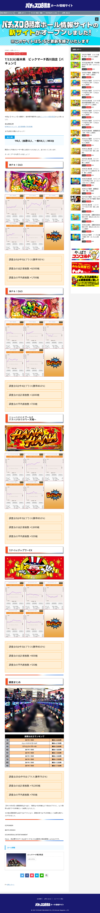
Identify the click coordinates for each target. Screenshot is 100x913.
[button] (50, 30)
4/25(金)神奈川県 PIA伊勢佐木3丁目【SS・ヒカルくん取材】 (91, 64)
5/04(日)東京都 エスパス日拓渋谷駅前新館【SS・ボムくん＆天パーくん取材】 (91, 102)
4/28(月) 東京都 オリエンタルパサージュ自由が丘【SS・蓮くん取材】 (90, 170)
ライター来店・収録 (36, 13)
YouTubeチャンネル (51, 13)
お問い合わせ (66, 13)
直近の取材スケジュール (7, 13)
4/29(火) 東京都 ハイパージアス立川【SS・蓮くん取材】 (90, 150)
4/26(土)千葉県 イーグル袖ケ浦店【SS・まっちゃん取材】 (91, 237)
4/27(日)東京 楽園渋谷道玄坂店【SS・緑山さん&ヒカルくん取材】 (91, 217)
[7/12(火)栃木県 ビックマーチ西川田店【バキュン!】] (37, 875)
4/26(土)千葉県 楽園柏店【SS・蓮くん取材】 (90, 190)
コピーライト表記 (58, 899)
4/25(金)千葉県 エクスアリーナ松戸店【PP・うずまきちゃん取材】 (91, 92)
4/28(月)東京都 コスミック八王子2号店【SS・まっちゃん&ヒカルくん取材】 (91, 181)
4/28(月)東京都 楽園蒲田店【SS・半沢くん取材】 (91, 131)
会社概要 (39, 899)
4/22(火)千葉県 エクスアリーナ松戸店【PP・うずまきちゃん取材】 (91, 140)
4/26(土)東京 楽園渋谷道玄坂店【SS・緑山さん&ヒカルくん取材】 (91, 227)
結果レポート (22, 13)
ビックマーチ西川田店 (47, 117)
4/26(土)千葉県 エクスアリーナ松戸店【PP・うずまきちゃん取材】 (91, 82)
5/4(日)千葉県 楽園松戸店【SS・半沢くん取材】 (90, 73)
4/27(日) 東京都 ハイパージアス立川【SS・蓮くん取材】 (90, 207)
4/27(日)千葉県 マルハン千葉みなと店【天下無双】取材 (91, 198)
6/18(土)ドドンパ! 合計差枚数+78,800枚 (19, 127)
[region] (50, 30)
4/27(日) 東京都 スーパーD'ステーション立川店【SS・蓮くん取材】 (91, 160)
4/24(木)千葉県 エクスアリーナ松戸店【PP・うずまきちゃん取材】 (91, 112)
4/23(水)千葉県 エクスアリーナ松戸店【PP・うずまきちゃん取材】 (91, 122)
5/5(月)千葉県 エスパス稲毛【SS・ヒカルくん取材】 (90, 55)
